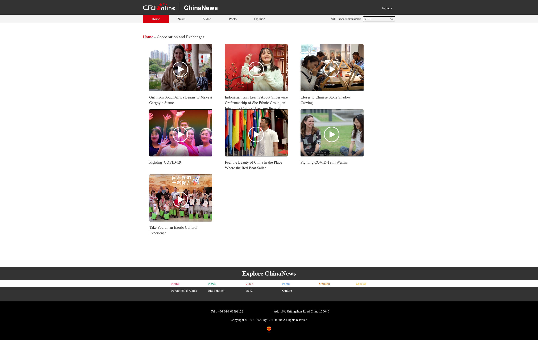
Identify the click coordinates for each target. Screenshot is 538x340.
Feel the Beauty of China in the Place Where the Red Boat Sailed (253, 165)
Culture (287, 290)
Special (361, 283)
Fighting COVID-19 (165, 162)
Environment (216, 290)
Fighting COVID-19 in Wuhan (324, 162)
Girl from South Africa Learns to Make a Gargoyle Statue (180, 100)
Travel (249, 290)
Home (156, 19)
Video (207, 19)
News (181, 19)
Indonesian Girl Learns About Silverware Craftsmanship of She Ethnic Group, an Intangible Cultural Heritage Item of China (256, 105)
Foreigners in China (184, 290)
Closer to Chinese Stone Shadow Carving (326, 100)
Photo (233, 19)
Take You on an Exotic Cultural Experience (173, 230)
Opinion (259, 19)
